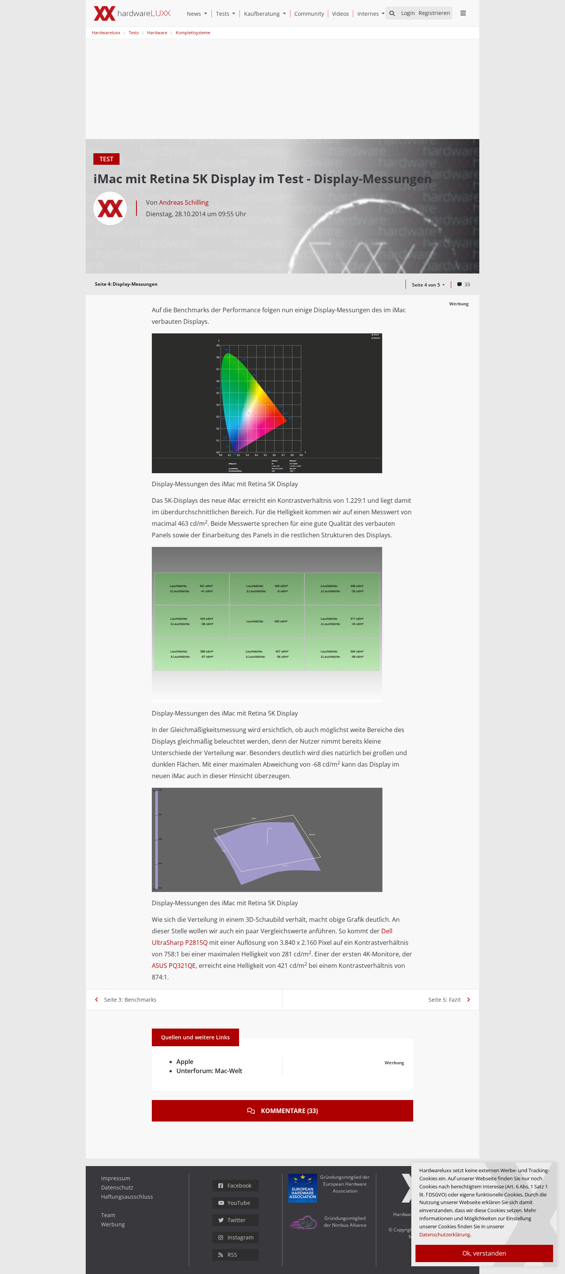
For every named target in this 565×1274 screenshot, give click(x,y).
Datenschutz (117, 1187)
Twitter (237, 1220)
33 (467, 284)
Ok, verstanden (484, 1253)
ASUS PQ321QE (174, 965)
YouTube (239, 1202)
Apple (184, 1061)
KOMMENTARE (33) (289, 1111)
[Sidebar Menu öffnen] (463, 13)
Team (108, 1215)
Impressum (115, 1178)
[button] (207, 13)
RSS (232, 1254)
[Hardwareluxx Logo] (132, 13)
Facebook (239, 1185)
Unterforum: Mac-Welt (209, 1071)
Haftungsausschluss (127, 1196)
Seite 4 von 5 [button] (426, 285)
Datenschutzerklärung (444, 1234)
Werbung (113, 1224)
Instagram (241, 1237)
